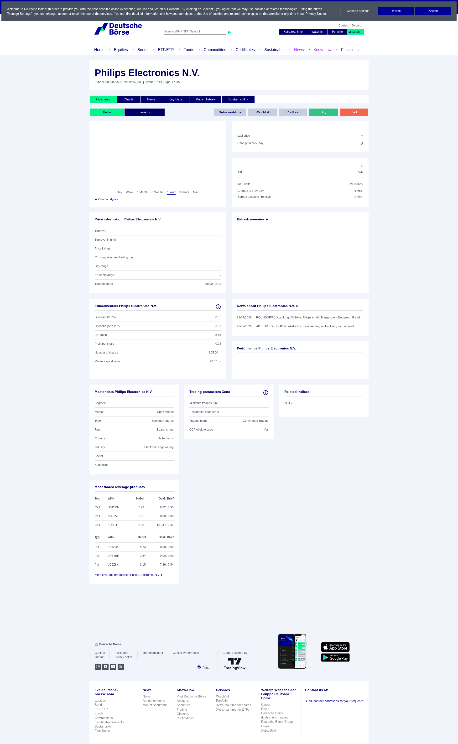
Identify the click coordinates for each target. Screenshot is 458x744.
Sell (354, 112)
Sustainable (274, 50)
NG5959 (113, 516)
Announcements (154, 700)
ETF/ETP (166, 50)
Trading (182, 709)
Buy (323, 112)
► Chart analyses (106, 199)
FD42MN (113, 507)
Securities (184, 705)
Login (356, 31)
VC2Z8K (113, 564)
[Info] (218, 307)
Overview (103, 99)
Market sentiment (155, 705)
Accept (433, 11)
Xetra (107, 112)
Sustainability (238, 99)
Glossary (183, 714)
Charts (129, 99)
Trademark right (152, 653)
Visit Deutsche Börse (191, 696)
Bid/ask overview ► (253, 219)
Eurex (265, 726)
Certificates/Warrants (109, 722)
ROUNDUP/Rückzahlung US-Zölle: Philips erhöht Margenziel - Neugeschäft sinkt (308, 317)
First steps (350, 50)
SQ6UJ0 (113, 525)
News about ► (268, 306)
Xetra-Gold (268, 730)
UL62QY (113, 547)
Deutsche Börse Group (277, 721)
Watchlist (317, 31)
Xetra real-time (293, 31)
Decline (396, 11)
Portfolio (337, 31)
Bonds (142, 50)
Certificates (245, 50)
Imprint (99, 657)
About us (183, 700)
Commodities (215, 50)
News (299, 50)
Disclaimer (121, 653)
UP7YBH (113, 555)
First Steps (102, 731)
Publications (185, 718)
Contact (343, 25)
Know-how (322, 50)
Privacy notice (123, 657)
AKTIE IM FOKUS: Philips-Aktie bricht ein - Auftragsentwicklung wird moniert (305, 326)
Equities (121, 50)
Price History (205, 99)
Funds (188, 50)
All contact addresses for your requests (334, 701)
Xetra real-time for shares (233, 705)
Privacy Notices (317, 14)
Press (265, 709)
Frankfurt (144, 112)
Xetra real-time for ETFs (233, 709)
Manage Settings (358, 11)
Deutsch (357, 25)
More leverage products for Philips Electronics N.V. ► (129, 575)
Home (99, 50)
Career (265, 704)
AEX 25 (289, 403)
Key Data (175, 99)
